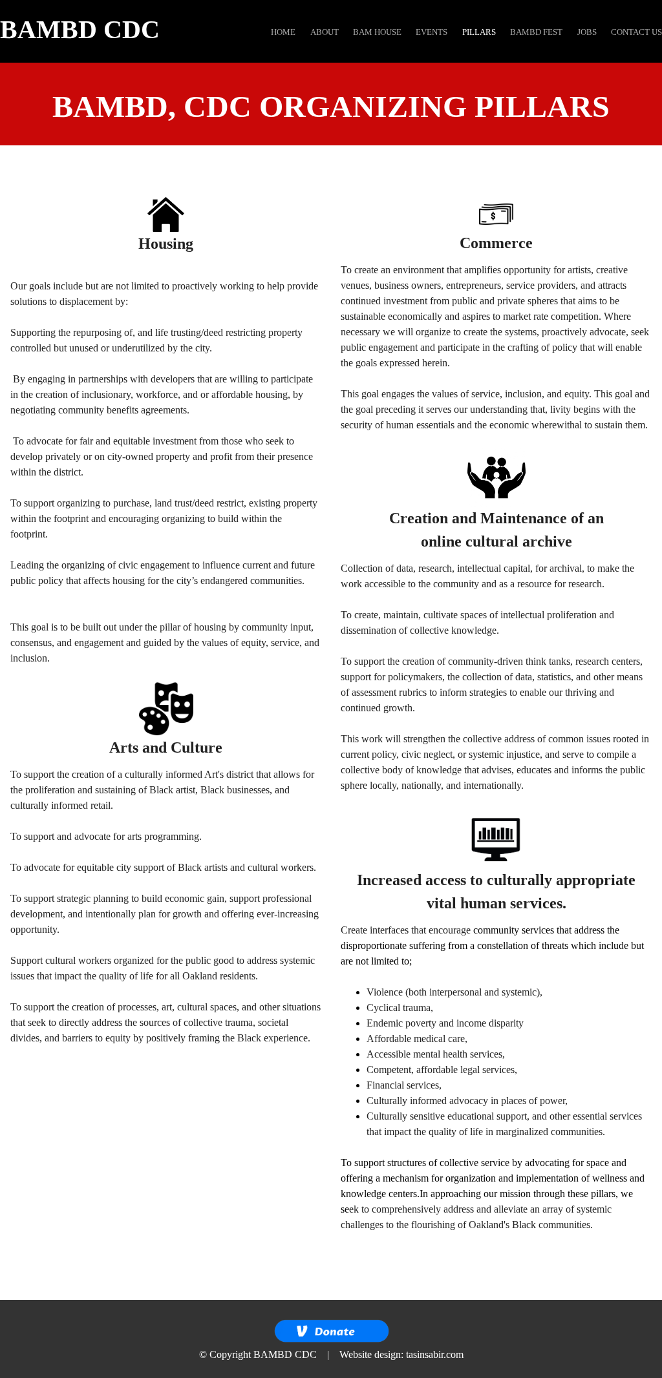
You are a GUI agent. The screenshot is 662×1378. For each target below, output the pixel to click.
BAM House (377, 32)
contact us (636, 32)
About (324, 32)
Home (283, 32)
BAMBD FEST (536, 32)
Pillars (479, 32)
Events (431, 32)
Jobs (587, 32)
